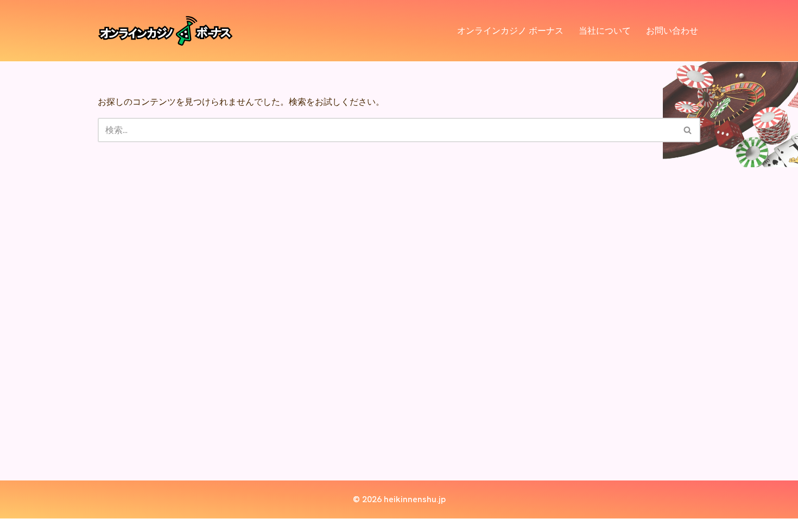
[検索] (688, 130)
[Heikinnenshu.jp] (165, 30)
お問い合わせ (672, 30)
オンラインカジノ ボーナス (510, 30)
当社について (605, 30)
